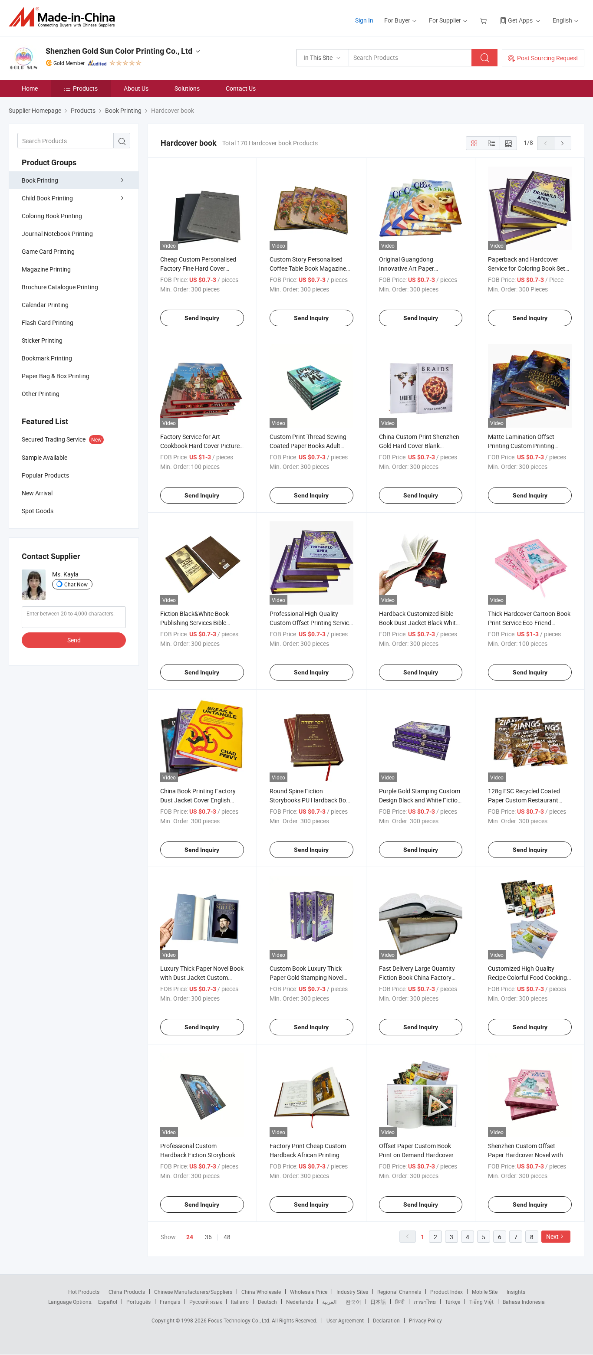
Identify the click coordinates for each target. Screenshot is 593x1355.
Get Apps (520, 20)
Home (30, 88)
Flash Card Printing (47, 322)
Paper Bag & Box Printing (55, 376)
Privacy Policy (425, 1320)
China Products (127, 1291)
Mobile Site (484, 1291)
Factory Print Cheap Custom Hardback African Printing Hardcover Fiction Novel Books (311, 1155)
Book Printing (40, 180)
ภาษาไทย (425, 1301)
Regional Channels (399, 1291)
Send (74, 640)
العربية (329, 1301)
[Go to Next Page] (562, 143)
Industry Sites (352, 1291)
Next (552, 1236)
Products (85, 88)
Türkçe (452, 1301)
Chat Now (76, 584)
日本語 (378, 1301)
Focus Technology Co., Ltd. (240, 1320)
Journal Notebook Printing (57, 233)
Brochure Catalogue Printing (60, 287)
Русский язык (205, 1301)
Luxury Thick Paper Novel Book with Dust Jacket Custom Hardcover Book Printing (202, 977)
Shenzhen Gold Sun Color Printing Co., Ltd (119, 51)
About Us (136, 88)
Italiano (240, 1301)
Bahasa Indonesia (524, 1301)
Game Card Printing (48, 251)
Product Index (446, 1291)
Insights (516, 1291)
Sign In (364, 20)
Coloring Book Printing (52, 216)
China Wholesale (261, 1291)
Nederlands (299, 1301)
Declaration (386, 1320)
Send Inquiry (201, 317)
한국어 (353, 1301)
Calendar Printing (45, 305)
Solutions (187, 88)
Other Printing (40, 393)
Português (138, 1301)
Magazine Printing (46, 269)
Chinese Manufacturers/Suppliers (193, 1291)
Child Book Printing (47, 198)
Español (107, 1301)
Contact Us (241, 88)
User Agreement (345, 1320)
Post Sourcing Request (547, 58)
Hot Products (83, 1291)
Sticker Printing (42, 340)
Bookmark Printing (47, 358)
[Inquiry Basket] (484, 20)
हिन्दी (400, 1301)
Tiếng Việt (481, 1301)
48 (227, 1237)
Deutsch (267, 1301)
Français (170, 1301)
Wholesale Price (308, 1291)
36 (208, 1237)
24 (189, 1237)
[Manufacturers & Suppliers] (64, 17)
